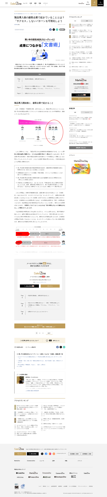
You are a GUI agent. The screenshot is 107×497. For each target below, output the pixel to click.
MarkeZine (17, 460)
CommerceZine (31, 460)
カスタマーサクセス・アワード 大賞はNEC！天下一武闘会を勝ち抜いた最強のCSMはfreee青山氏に (27, 433)
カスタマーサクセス (19, 29)
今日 (75, 21)
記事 (31, 3)
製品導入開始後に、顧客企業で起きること (35, 79)
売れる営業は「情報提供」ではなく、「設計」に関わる (31, 364)
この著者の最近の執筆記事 (32, 390)
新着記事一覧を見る (81, 147)
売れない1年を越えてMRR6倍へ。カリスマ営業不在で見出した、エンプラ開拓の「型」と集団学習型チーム (54, 407)
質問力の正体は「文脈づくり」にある (52, 423)
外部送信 (91, 486)
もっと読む (19, 366)
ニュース (25, 3)
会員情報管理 (54, 486)
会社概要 (65, 486)
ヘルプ (39, 486)
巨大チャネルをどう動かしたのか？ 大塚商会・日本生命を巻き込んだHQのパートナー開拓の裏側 (27, 407)
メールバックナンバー (40, 282)
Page (19, 87)
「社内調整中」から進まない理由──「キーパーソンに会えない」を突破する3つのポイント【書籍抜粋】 (27, 413)
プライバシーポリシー (82, 486)
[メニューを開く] (6, 3)
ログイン (51, 286)
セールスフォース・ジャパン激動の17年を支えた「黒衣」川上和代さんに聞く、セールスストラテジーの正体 (27, 426)
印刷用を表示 (19, 347)
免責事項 (60, 486)
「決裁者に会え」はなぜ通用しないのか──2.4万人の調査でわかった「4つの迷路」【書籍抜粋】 (27, 420)
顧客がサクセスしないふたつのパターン (35, 93)
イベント (45, 3)
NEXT (49, 333)
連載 (35, 3)
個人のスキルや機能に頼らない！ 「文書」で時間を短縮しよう (40, 86)
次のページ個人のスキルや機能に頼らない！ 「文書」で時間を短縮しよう (39, 326)
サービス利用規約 (72, 486)
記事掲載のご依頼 (86, 454)
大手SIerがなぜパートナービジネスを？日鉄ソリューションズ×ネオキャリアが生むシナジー (54, 428)
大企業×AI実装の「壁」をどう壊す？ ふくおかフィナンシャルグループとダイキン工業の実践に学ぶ (80, 136)
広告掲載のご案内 (74, 454)
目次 (40, 74)
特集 (40, 3)
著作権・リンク (46, 486)
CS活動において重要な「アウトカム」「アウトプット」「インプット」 (43, 88)
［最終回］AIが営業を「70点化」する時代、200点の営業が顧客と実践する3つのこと (54, 413)
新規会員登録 (30, 286)
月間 (87, 21)
